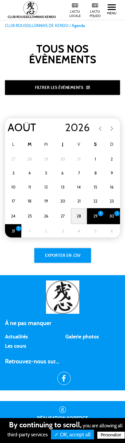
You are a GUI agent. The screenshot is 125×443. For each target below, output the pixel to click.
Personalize (111, 435)
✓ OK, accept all (72, 434)
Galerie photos (82, 336)
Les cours (15, 346)
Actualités (16, 336)
